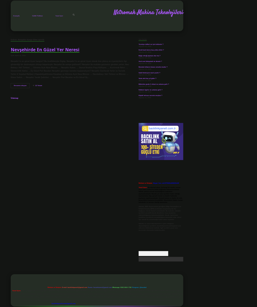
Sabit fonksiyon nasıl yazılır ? (149, 73)
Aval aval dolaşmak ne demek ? (150, 61)
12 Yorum (38, 85)
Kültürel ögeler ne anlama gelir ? (150, 90)
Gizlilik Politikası (37, 16)
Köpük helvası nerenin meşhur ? (150, 95)
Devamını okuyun (22, 86)
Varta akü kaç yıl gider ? (147, 78)
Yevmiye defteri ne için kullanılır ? (151, 44)
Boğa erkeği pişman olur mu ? (149, 56)
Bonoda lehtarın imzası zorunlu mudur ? (153, 67)
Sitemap (14, 98)
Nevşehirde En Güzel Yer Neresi (45, 50)
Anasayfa (16, 16)
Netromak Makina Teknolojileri (148, 12)
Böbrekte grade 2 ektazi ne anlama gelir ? (154, 84)
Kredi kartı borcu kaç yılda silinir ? (151, 50)
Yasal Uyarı (59, 16)
